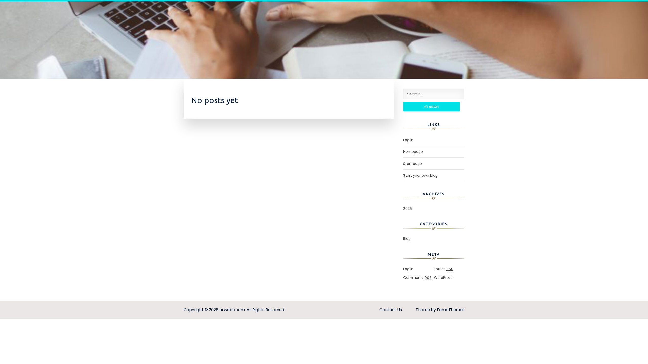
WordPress (443, 277)
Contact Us (390, 310)
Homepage (413, 151)
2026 (407, 208)
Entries (443, 268)
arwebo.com (232, 310)
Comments (417, 277)
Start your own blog (420, 175)
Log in (408, 139)
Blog (407, 238)
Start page (412, 163)
